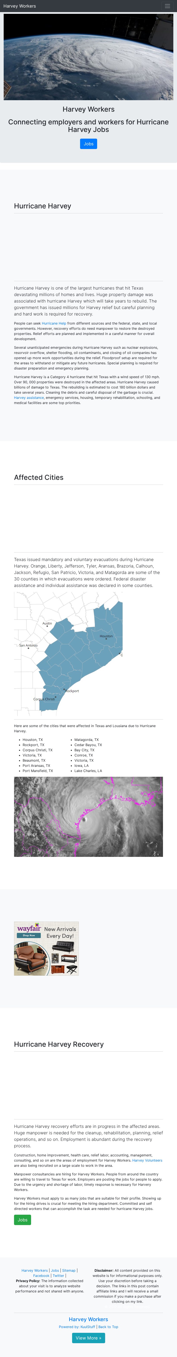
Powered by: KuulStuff (77, 1327)
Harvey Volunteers (147, 1160)
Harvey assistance (29, 397)
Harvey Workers (19, 6)
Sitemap (69, 1270)
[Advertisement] (88, 247)
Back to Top (108, 1327)
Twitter (58, 1275)
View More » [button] (88, 1338)
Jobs (88, 143)
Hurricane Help (54, 323)
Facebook (41, 1275)
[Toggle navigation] (167, 6)
